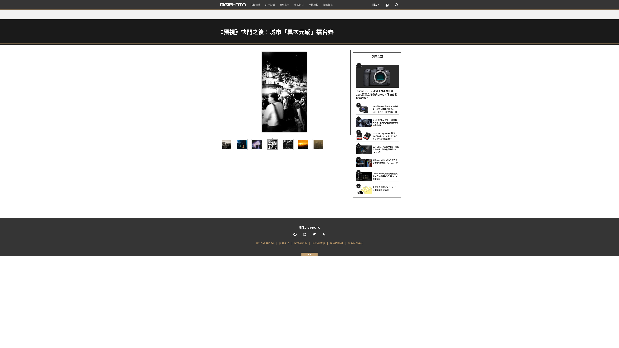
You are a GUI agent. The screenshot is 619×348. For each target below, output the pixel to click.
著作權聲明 (300, 243)
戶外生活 (270, 4)
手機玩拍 (313, 4)
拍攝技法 (255, 4)
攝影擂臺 (328, 4)
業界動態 (284, 4)
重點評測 (299, 4)
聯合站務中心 (355, 243)
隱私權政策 (318, 243)
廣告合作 (284, 243)
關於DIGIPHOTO (265, 243)
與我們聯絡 (336, 243)
